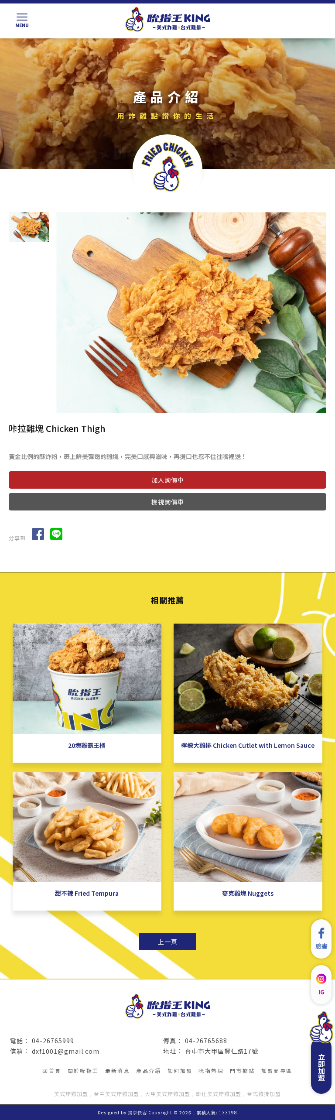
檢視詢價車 (167, 501)
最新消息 (117, 1070)
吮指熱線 (211, 1070)
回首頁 (51, 1070)
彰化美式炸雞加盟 (218, 1093)
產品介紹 (148, 1070)
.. (194, 1112)
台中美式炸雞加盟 (116, 1093)
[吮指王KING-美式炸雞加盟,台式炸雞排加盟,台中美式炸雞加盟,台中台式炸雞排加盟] (167, 20)
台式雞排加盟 (264, 1093)
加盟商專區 (277, 1070)
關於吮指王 (83, 1070)
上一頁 (168, 941)
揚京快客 (137, 1112)
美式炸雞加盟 (71, 1093)
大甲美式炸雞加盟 (167, 1093)
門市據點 (242, 1070)
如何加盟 (180, 1070)
